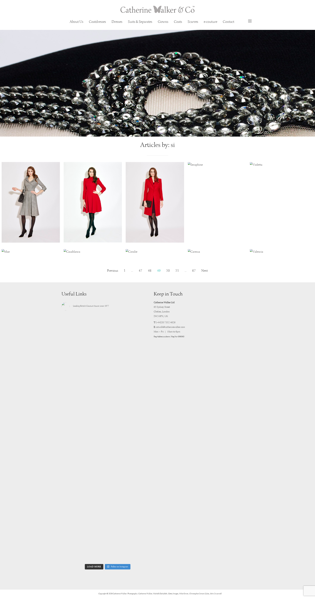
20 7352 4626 (168, 322)
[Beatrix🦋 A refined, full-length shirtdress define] (107, 485)
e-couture (210, 22)
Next (204, 270)
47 (140, 270)
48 (149, 270)
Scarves (193, 22)
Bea (93, 238)
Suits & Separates (140, 22)
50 (168, 270)
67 (194, 270)
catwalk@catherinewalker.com (170, 327)
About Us (76, 22)
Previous (112, 270)
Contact (228, 22)
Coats (178, 22)
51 (177, 270)
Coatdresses (97, 22)
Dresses (117, 22)
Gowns (163, 22)
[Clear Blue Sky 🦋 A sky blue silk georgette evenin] (76, 360)
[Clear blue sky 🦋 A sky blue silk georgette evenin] (139, 358)
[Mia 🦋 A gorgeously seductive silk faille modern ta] (76, 433)
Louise (155, 239)
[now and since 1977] (157, 9)
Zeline (31, 239)
